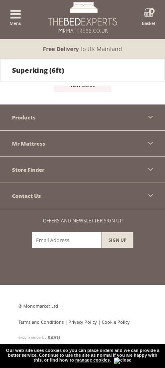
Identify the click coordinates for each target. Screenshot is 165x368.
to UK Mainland (82, 49)
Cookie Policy (116, 322)
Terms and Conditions (41, 322)
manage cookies (92, 360)
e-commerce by (33, 337)
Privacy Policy (82, 322)
